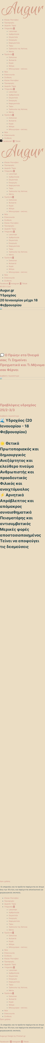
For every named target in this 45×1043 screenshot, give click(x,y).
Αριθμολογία (14, 34)
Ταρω (11, 46)
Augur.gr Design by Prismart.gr (13, 1036)
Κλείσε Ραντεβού (11, 20)
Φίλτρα (11, 66)
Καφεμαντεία (14, 43)
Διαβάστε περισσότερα (9, 376)
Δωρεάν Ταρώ (10, 25)
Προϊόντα (8, 54)
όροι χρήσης (5, 881)
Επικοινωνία (9, 74)
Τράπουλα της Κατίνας (18, 48)
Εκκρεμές (13, 40)
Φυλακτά (12, 60)
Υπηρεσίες (8, 28)
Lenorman (13, 31)
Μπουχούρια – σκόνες (18, 69)
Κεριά (11, 63)
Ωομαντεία (13, 37)
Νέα (6, 72)
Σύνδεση (7, 77)
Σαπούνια (13, 57)
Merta (11, 51)
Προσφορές (9, 23)
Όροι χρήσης (5, 1019)
